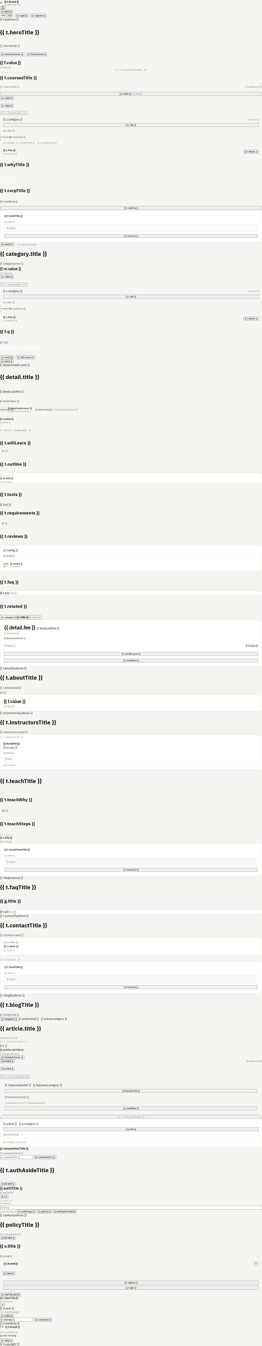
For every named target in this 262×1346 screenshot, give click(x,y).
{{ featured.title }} (131, 1091)
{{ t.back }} (6, 361)
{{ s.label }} (6, 98)
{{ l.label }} (6, 11)
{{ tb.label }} (7, 1061)
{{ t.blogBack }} (9, 1019)
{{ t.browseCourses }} (12, 54)
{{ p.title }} (131, 1129)
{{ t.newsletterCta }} (45, 1157)
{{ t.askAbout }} (131, 660)
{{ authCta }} (44, 1211)
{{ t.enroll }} (7, 357)
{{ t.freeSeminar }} (37, 54)
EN (10, 15)
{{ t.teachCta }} (131, 869)
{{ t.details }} (251, 151)
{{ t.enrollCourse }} (131, 654)
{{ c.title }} (131, 125)
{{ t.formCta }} (131, 236)
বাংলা (4, 15)
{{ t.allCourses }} (25, 357)
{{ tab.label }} (7, 1183)
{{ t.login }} (21, 15)
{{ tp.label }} (7, 1068)
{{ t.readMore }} (131, 1108)
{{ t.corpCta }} (131, 208)
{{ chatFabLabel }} (10, 1294)
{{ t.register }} (38, 15)
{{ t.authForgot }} (26, 1211)
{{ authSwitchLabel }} (64, 1211)
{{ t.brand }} (7, 244)
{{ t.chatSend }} (43, 1319)
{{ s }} (4, 1196)
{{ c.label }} (6, 105)
